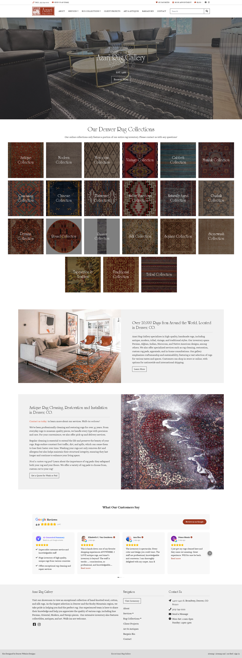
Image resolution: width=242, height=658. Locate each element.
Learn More (139, 369)
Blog (199, 2)
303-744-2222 (178, 609)
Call (42, 2)
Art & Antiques (131, 11)
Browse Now (121, 79)
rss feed (230, 653)
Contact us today (38, 421)
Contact (161, 11)
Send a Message (180, 614)
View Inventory (132, 600)
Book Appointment (183, 2)
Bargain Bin (148, 11)
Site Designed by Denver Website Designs (18, 653)
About (62, 11)
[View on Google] (83, 538)
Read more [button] (85, 568)
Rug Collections (90, 11)
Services (72, 11)
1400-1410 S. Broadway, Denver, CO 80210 (190, 602)
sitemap (211, 653)
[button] (32, 553)
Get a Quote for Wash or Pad (44, 475)
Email (61, 2)
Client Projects (112, 11)
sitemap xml (220, 653)
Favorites (163, 2)
